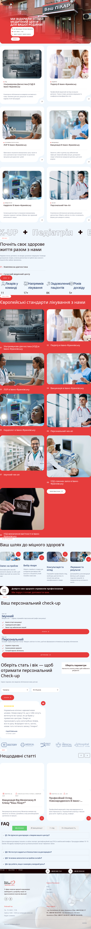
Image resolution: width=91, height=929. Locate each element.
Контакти (49, 892)
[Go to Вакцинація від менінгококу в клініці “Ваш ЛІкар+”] (42, 818)
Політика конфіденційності (12, 924)
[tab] (19, 828)
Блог (48, 886)
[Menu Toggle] (86, 4)
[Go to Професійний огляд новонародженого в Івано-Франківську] (88, 818)
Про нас (49, 889)
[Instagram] (10, 899)
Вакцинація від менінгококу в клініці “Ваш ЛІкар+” (19, 801)
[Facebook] (6, 899)
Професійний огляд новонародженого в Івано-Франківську (64, 799)
